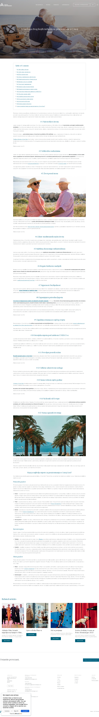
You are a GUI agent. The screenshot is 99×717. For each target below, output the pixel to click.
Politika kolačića (95, 680)
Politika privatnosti (94, 678)
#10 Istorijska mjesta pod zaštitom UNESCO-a (29, 91)
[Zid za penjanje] (62, 615)
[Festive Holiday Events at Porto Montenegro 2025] (86, 615)
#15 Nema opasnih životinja (24, 103)
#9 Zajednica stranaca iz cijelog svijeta (27, 89)
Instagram (76, 679)
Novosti (58, 680)
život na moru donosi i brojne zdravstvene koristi (41, 226)
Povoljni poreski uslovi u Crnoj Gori (22, 356)
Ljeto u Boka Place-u (34, 630)
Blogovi (58, 682)
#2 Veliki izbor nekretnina (23, 72)
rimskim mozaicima (29, 568)
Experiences (65, 4)
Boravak (56, 4)
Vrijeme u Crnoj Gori (18, 383)
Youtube (76, 680)
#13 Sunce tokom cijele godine (25, 99)
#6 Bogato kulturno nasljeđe (24, 81)
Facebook (76, 677)
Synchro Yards (62, 163)
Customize (7, 711)
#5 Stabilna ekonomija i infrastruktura (27, 79)
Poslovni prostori (60, 686)
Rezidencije (39, 4)
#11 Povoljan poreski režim (24, 94)
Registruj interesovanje (81, 4)
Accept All (25, 711)
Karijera (58, 684)
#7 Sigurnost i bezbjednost (24, 84)
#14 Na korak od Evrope (23, 101)
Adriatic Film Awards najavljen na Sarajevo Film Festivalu (12, 632)
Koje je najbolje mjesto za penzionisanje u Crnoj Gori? (31, 106)
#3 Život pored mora (22, 74)
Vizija (58, 679)
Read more (7, 640)
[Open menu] (97, 4)
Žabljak (41, 539)
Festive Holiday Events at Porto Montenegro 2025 (84, 632)
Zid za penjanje (56, 630)
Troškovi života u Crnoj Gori (20, 139)
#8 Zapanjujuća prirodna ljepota (25, 86)
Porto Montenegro (56, 503)
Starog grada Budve (28, 511)
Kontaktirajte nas (60, 688)
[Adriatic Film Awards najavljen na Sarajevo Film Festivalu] (13, 615)
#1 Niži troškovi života (22, 69)
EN (93, 4)
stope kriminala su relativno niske (28, 290)
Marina (48, 4)
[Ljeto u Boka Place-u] (37, 615)
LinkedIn (76, 682)
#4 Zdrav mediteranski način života (26, 77)
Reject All (16, 711)
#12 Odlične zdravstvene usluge (25, 96)
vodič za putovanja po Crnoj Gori (26, 280)
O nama (58, 677)
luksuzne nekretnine (33, 163)
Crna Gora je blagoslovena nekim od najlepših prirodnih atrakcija (30, 301)
